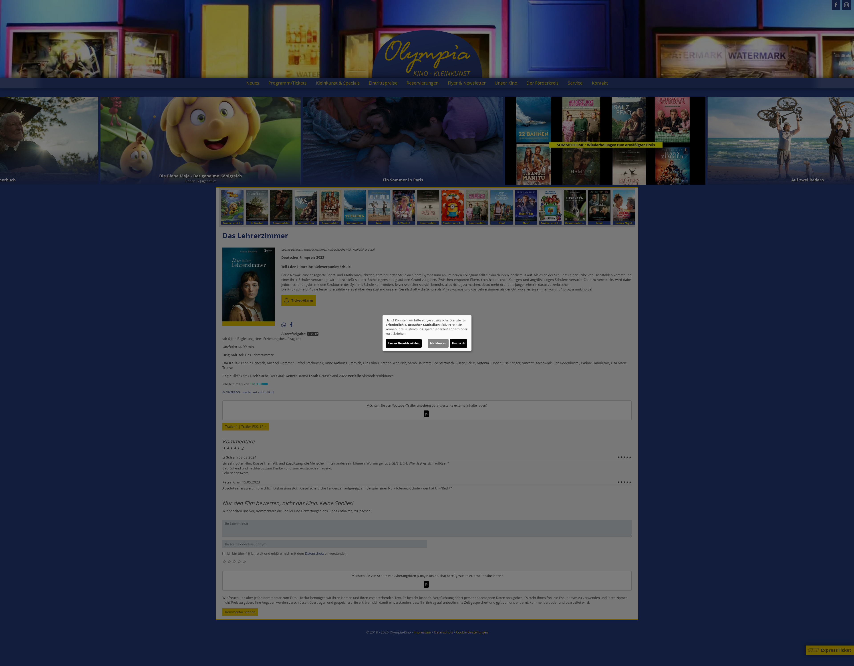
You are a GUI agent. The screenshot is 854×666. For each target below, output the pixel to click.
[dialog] (427, 333)
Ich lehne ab (438, 343)
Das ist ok (458, 343)
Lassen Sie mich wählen (403, 343)
